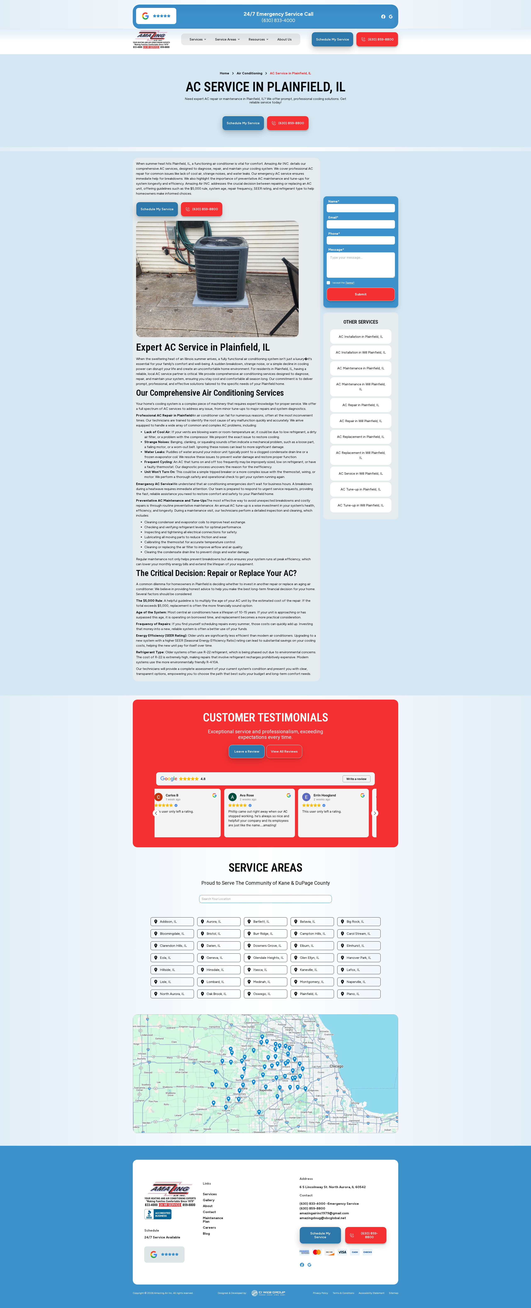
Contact (209, 1212)
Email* (333, 217)
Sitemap (393, 1293)
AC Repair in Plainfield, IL (360, 405)
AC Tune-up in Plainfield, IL (361, 489)
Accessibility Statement (371, 1293)
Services (210, 1194)
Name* (333, 201)
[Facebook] (383, 16)
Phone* (334, 234)
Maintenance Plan (213, 1219)
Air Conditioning (249, 73)
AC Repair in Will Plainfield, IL (361, 421)
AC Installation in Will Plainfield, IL (361, 352)
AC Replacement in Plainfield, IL (360, 437)
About (208, 1206)
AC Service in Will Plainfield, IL (361, 473)
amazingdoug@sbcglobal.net (323, 1218)
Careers (209, 1227)
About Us (284, 39)
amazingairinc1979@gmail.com (324, 1213)
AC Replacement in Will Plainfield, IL (360, 455)
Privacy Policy (320, 1293)
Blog (206, 1234)
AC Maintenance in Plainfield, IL (360, 368)
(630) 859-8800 (312, 1208)
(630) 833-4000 (278, 20)
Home (224, 73)
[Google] (390, 16)
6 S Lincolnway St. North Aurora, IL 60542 (333, 1187)
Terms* (349, 282)
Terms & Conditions (343, 1293)
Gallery (208, 1200)
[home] (151, 39)
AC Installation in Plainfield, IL (361, 337)
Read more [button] (241, 831)
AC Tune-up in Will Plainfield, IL (361, 505)
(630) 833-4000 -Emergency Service (329, 1204)
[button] (198, 39)
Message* (336, 250)
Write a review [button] (356, 779)
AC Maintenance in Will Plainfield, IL (360, 386)
